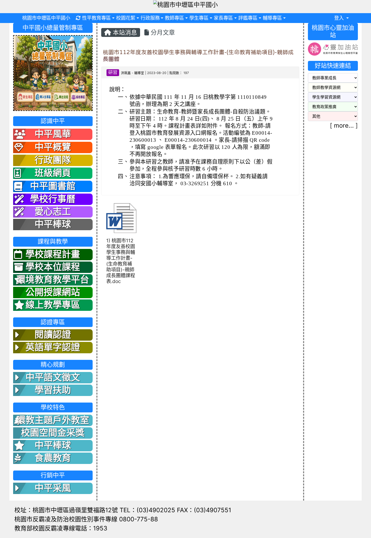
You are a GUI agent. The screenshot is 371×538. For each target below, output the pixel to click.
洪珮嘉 (126, 73)
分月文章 (162, 32)
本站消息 (124, 32)
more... (344, 125)
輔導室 (139, 73)
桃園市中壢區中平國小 (46, 18)
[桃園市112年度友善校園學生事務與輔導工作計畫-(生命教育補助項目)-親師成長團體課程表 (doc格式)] (121, 218)
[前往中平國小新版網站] (53, 72)
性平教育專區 (96, 18)
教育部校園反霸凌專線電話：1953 (60, 528)
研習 (112, 72)
